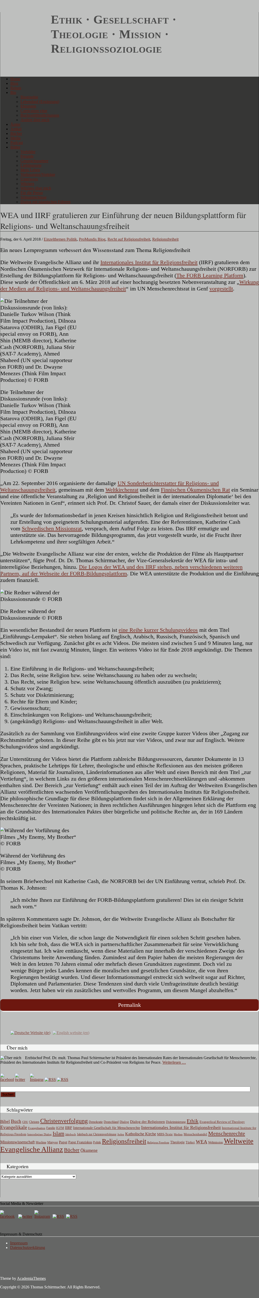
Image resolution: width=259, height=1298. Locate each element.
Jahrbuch (70, 1134)
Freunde (27, 156)
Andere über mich (34, 120)
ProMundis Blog (92, 239)
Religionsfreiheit (165, 239)
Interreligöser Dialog (39, 1134)
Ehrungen (28, 106)
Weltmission (215, 1142)
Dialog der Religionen (147, 1122)
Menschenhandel (195, 1134)
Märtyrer (52, 1142)
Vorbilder (27, 152)
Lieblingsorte (30, 165)
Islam (58, 1133)
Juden (120, 1134)
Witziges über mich (35, 188)
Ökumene (89, 1150)
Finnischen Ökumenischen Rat (195, 490)
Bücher (16, 133)
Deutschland (111, 1122)
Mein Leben (30, 170)
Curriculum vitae (33, 111)
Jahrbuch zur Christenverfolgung (96, 1134)
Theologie (177, 1142)
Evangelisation (36, 1127)
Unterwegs (29, 179)
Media (15, 138)
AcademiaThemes (31, 1278)
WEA (201, 1141)
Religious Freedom (158, 1142)
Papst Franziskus (80, 1142)
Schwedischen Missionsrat (52, 528)
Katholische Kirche (140, 1134)
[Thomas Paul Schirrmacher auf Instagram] (37, 1079)
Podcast (16, 142)
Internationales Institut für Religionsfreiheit (149, 262)
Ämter (15, 124)
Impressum (19, 1243)
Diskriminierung (176, 1122)
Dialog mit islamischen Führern (45, 202)
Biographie (29, 97)
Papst (63, 1142)
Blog (14, 83)
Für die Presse (31, 193)
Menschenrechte (226, 1133)
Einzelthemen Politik (60, 239)
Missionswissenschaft (17, 1142)
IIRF (68, 1128)
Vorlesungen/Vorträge (37, 174)
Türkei (190, 1142)
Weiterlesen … (174, 1062)
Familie (50, 1128)
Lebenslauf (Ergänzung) (39, 101)
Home (15, 79)
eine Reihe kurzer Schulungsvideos (158, 630)
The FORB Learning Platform (209, 275)
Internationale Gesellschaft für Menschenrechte (106, 1128)
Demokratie (96, 1122)
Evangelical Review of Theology (222, 1122)
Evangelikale (13, 1127)
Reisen (15, 88)
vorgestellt (221, 288)
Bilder (15, 147)
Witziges (27, 183)
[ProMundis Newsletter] (50, 1079)
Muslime (41, 1142)
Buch (16, 1121)
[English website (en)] (71, 1032)
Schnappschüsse (33, 197)
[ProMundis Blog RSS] (62, 1079)
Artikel (15, 129)
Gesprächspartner (34, 161)
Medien (178, 1134)
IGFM (60, 1128)
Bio (13, 92)
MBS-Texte (165, 1134)
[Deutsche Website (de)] (30, 1032)
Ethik (193, 1121)
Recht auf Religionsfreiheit (128, 239)
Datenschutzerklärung (27, 1247)
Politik (97, 1142)
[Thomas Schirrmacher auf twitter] (25, 1216)
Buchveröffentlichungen (39, 115)
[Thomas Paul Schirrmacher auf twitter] (22, 1079)
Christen (34, 1122)
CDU (25, 1121)
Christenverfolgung (64, 1121)
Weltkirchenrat (121, 490)
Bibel (5, 1121)
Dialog (124, 1122)
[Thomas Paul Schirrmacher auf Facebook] (7, 1079)
